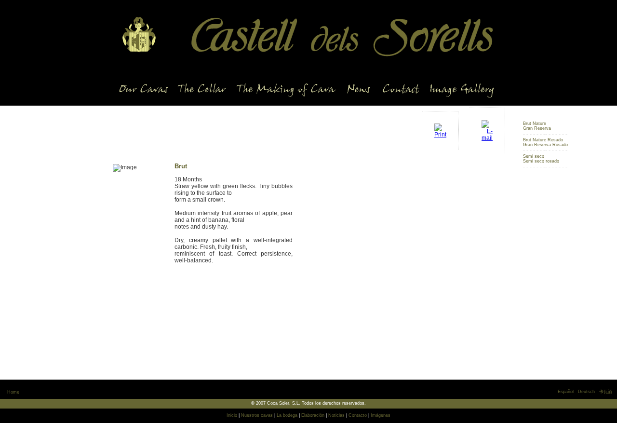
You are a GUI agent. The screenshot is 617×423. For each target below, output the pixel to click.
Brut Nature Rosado (543, 139)
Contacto (358, 415)
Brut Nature (534, 123)
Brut (527, 118)
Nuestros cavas (257, 415)
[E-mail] (487, 128)
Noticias (336, 415)
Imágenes (380, 415)
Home (13, 392)
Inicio (232, 415)
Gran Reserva (537, 128)
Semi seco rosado (541, 161)
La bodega (287, 415)
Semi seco (533, 156)
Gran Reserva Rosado (545, 144)
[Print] (440, 128)
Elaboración (312, 415)
